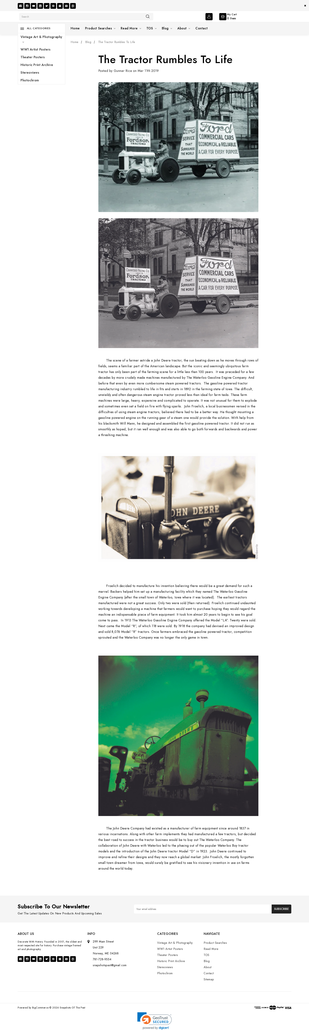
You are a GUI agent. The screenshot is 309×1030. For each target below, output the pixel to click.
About (182, 28)
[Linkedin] (40, 6)
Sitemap (209, 979)
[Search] (148, 16)
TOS (149, 28)
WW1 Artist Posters (36, 49)
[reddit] (73, 6)
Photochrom (30, 80)
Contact (201, 28)
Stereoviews (30, 72)
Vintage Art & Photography (41, 37)
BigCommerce (40, 1007)
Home (75, 28)
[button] (155, 1021)
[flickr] (60, 6)
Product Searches (98, 28)
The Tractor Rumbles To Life (165, 59)
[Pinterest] (53, 6)
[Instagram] (27, 6)
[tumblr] (66, 6)
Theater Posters (33, 57)
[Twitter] (47, 6)
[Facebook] (20, 6)
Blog (165, 28)
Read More (129, 28)
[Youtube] (33, 6)
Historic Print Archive (37, 65)
